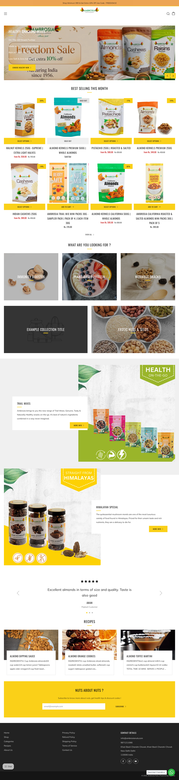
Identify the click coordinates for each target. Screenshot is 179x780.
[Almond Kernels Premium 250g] (154, 117)
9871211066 (126, 742)
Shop (6, 737)
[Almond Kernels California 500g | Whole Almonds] (111, 183)
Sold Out (67, 141)
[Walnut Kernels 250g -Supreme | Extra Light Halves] (24, 117)
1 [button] (88, 77)
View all (88, 234)
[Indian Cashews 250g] (24, 183)
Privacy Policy (68, 732)
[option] (89, 53)
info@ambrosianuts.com (132, 738)
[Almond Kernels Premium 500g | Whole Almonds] (67, 117)
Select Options (23, 141)
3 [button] (92, 612)
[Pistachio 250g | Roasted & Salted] (111, 117)
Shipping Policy (69, 741)
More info (78, 425)
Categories (9, 741)
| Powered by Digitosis (167, 776)
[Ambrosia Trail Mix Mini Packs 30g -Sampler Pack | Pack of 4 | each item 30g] (67, 183)
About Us (8, 750)
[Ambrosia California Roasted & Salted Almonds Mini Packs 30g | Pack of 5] (154, 183)
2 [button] (90, 77)
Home (6, 732)
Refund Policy (68, 737)
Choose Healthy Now (21, 67)
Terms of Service (69, 745)
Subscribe (120, 706)
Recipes (7, 745)
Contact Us (67, 750)
